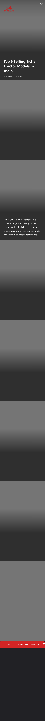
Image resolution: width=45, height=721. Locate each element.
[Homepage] (22, 9)
